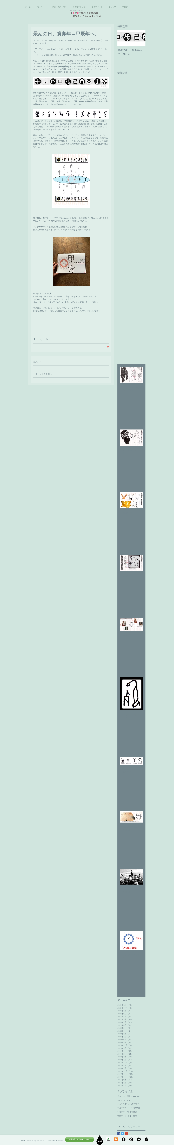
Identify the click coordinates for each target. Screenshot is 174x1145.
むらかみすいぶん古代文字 (128, 1104)
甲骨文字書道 (131, 1112)
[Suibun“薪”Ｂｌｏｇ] (108, 1139)
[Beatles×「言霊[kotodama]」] (116, 1139)
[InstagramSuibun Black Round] (131, 1139)
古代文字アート (123, 1108)
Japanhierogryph (124, 1100)
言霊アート (121, 1116)
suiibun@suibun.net (55, 1141)
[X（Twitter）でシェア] (40, 339)
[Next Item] (141, 38)
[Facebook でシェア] (34, 339)
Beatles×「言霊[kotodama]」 (129, 1096)
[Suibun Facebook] (123, 1139)
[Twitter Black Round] (139, 1139)
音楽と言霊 (132, 1116)
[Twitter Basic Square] (122, 1133)
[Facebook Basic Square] (118, 1133)
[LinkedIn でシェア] (47, 339)
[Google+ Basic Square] (126, 1133)
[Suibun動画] (146, 1139)
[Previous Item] (121, 38)
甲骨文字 (121, 1112)
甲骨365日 (135, 1108)
